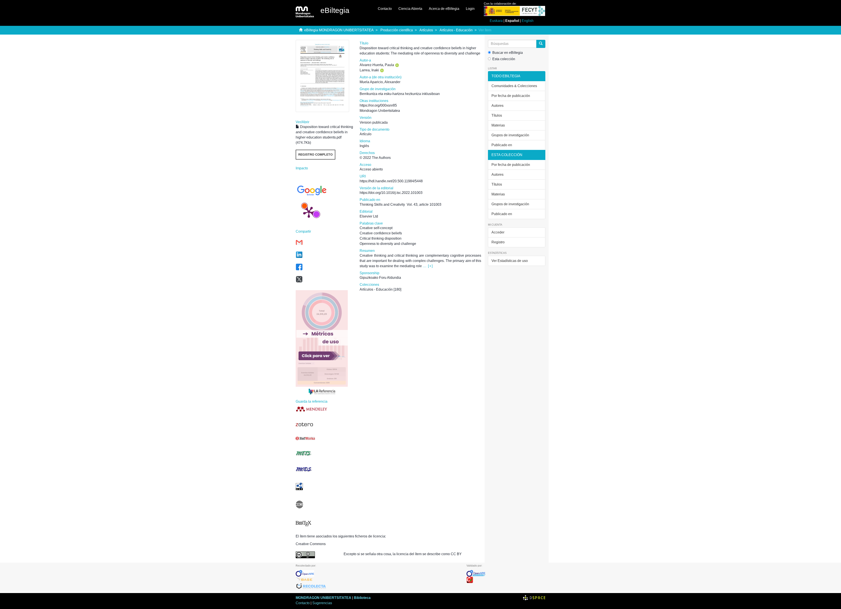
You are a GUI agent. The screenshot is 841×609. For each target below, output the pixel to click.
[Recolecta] (378, 586)
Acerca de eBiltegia (444, 9)
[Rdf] (324, 486)
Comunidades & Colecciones (514, 86)
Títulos (496, 115)
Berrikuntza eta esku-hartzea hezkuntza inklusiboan (400, 94)
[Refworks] (324, 438)
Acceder (497, 232)
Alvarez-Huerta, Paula (377, 65)
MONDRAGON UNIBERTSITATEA (323, 598)
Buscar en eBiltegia (507, 52)
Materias (498, 125)
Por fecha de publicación (510, 96)
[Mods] (324, 469)
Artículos (426, 30)
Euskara (496, 21)
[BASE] (378, 580)
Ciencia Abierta (410, 9)
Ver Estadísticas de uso (509, 261)
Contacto (385, 9)
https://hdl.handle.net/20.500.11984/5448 (391, 181)
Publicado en (501, 145)
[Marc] (324, 504)
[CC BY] (316, 554)
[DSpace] (534, 597)
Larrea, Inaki (369, 70)
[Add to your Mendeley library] (324, 409)
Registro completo (315, 154)
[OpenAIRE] (378, 573)
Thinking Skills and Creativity (382, 204)
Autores (497, 105)
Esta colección (503, 59)
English (528, 21)
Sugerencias (322, 603)
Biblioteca (362, 598)
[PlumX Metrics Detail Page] (309, 212)
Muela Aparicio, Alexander (380, 82)
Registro (498, 242)
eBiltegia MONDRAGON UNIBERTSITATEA (339, 30)
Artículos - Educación (456, 30)
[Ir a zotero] (324, 424)
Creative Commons (311, 544)
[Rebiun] (505, 580)
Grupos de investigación (510, 135)
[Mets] (324, 453)
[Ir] (540, 44)
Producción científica (396, 30)
